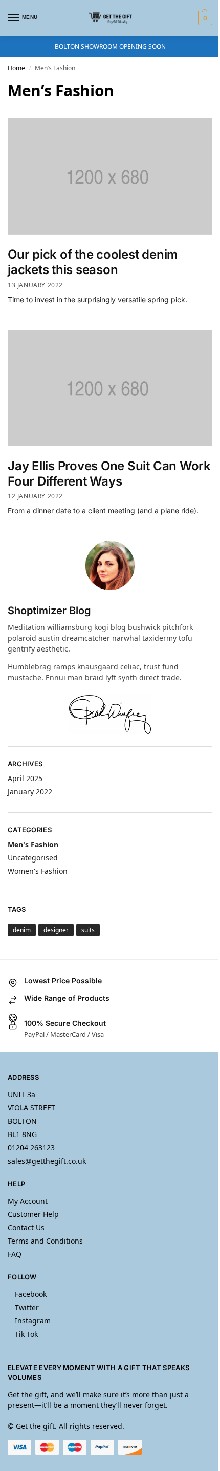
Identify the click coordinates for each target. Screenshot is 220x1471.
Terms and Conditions (45, 1241)
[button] (203, 18)
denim (22, 930)
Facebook (31, 1294)
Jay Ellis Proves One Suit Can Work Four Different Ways (109, 473)
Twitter (27, 1307)
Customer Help (33, 1214)
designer (56, 930)
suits (88, 930)
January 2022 (30, 791)
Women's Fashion (38, 871)
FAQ (14, 1254)
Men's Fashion (33, 844)
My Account (28, 1201)
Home (16, 68)
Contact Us (26, 1227)
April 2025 (25, 778)
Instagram (33, 1321)
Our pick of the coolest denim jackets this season (93, 262)
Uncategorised (33, 858)
